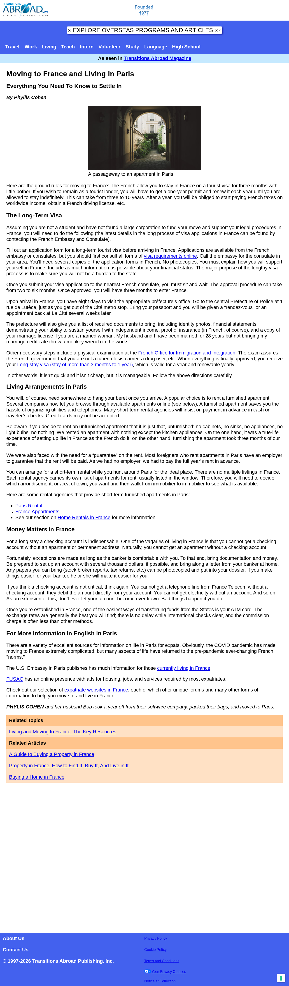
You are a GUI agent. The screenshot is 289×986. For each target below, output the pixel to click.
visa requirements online (170, 256)
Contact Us (15, 950)
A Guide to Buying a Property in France (51, 754)
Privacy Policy (155, 938)
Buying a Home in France (36, 777)
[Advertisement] (144, 856)
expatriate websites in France (96, 690)
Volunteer (109, 47)
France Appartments (37, 511)
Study (132, 47)
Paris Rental (28, 505)
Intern (86, 47)
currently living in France (183, 668)
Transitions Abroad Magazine (157, 58)
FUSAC (14, 679)
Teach (68, 47)
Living (49, 47)
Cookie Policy (155, 950)
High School (186, 47)
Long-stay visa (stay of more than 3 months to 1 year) (75, 364)
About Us (13, 938)
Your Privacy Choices (168, 972)
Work (31, 47)
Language (155, 47)
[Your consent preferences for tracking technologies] (281, 978)
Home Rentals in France (84, 517)
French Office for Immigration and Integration (186, 353)
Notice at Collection (160, 981)
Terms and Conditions (161, 961)
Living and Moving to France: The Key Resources (62, 731)
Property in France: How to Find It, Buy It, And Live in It (68, 765)
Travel (12, 47)
